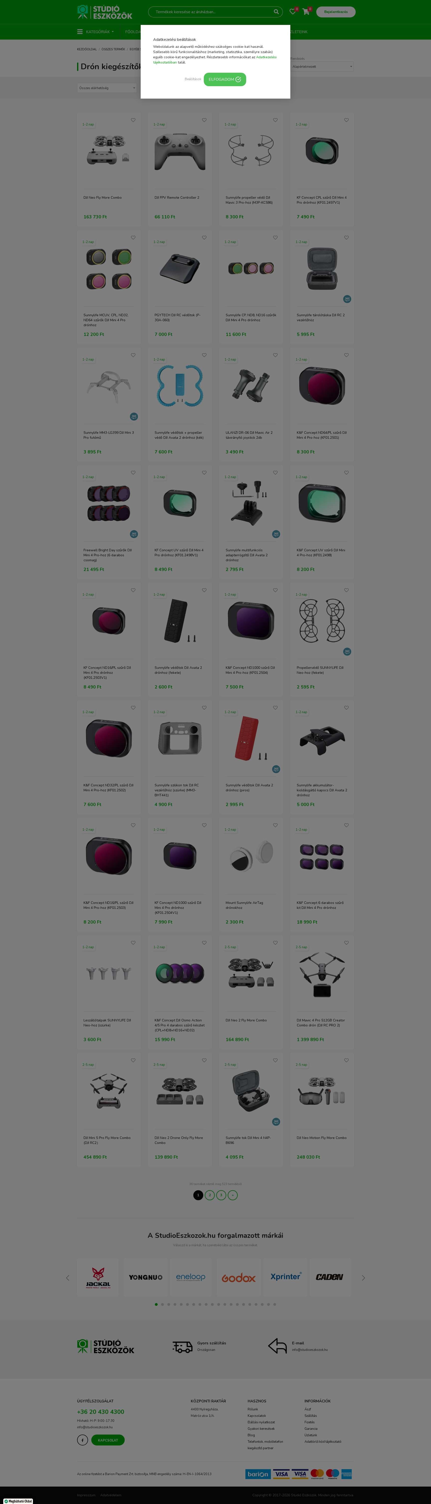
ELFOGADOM (221, 79)
